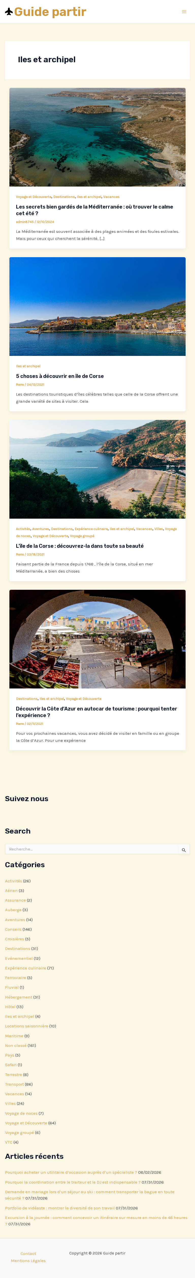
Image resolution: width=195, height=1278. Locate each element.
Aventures (15, 919)
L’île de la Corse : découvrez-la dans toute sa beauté (80, 546)
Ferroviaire (15, 977)
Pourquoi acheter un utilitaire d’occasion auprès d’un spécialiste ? (71, 1172)
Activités (13, 880)
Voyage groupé (19, 1132)
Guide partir (50, 11)
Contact (28, 1253)
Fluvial (12, 987)
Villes (10, 1103)
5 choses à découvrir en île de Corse (60, 376)
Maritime (14, 1035)
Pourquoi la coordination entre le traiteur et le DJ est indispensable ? (73, 1182)
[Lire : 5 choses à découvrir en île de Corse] (97, 306)
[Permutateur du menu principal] (184, 12)
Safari (11, 1064)
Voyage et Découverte (26, 1122)
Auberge (13, 909)
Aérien (11, 890)
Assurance (15, 900)
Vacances (14, 1093)
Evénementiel (19, 958)
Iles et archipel (19, 1016)
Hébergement (18, 997)
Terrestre (13, 1074)
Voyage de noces (21, 1113)
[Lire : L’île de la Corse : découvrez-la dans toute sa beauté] (97, 468)
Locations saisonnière (26, 1025)
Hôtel (10, 1006)
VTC (8, 1142)
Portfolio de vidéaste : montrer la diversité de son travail (60, 1207)
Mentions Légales (28, 1260)
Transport (14, 1084)
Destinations (17, 948)
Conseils (13, 929)
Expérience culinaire (25, 967)
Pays (9, 1055)
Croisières (14, 938)
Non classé (16, 1045)
